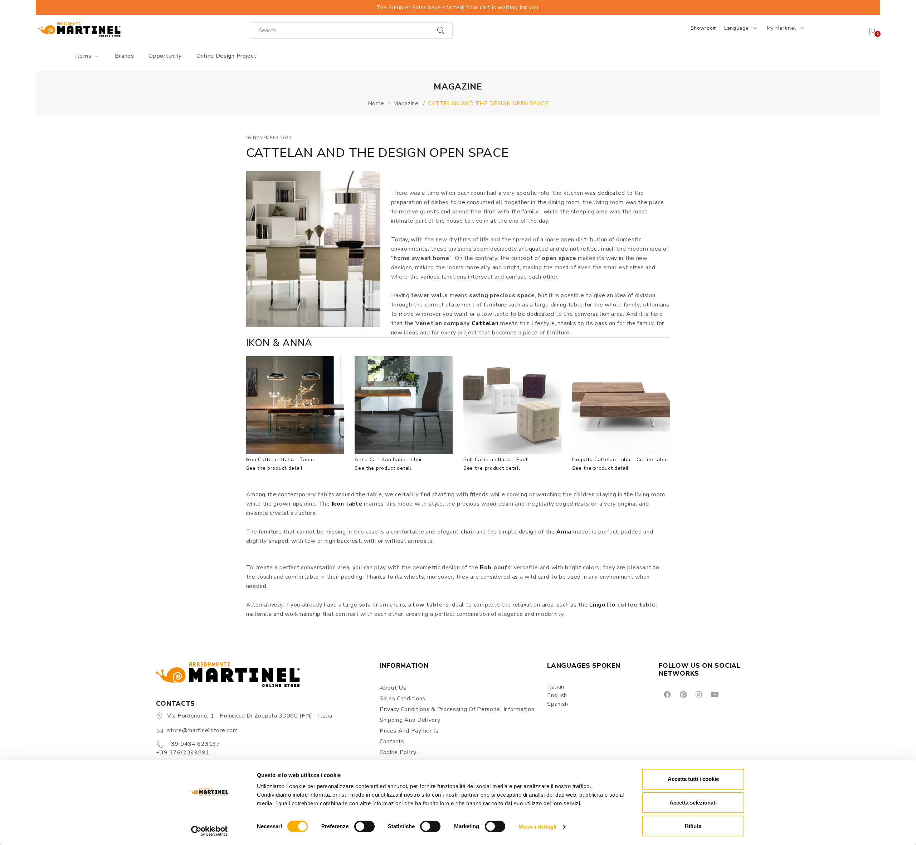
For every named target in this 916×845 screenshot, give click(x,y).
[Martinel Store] (79, 29)
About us (393, 688)
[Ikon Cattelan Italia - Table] (295, 405)
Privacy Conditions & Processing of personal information (457, 709)
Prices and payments (409, 731)
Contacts (392, 741)
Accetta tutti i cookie (693, 779)
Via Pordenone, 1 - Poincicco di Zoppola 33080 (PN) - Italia (249, 716)
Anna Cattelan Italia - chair (389, 459)
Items (84, 56)
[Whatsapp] (731, 694)
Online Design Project (226, 56)
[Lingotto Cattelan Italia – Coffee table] (621, 405)
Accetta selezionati (693, 803)
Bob (486, 567)
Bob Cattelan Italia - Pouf (495, 459)
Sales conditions (402, 698)
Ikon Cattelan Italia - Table (280, 459)
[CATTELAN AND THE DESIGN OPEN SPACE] (313, 249)
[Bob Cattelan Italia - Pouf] (512, 405)
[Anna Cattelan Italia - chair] (404, 405)
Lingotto (602, 605)
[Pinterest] (683, 694)
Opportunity (165, 56)
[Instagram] (698, 694)
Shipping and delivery (410, 720)
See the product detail (274, 468)
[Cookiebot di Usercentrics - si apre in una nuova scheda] (209, 831)
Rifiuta (693, 826)
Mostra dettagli (537, 827)
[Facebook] (667, 694)
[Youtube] (714, 694)
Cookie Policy (398, 752)
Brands (124, 56)
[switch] (364, 826)
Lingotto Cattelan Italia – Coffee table (620, 459)
